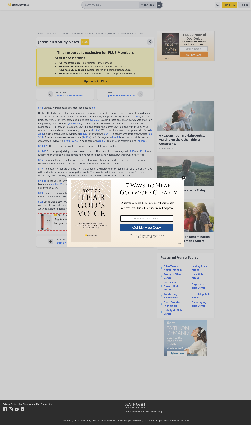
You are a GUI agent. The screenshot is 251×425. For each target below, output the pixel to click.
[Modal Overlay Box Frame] (125, 212)
